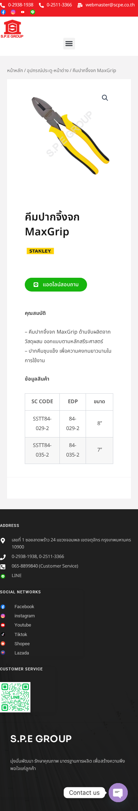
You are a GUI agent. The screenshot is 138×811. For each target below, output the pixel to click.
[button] (69, 43)
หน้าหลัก (15, 70)
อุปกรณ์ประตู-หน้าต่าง (48, 70)
